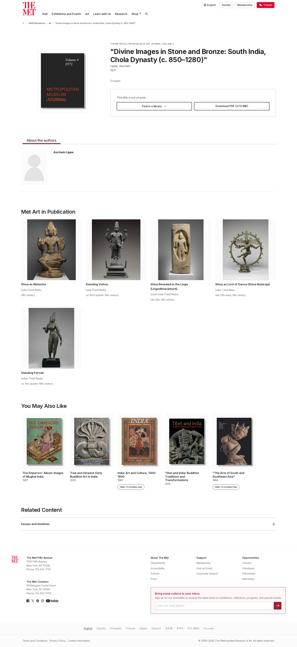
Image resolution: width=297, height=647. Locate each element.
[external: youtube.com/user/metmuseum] (52, 600)
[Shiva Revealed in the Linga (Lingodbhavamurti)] (180, 249)
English (88, 628)
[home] (24, 23)
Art (87, 14)
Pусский (208, 628)
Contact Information (79, 640)
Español (101, 628)
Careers (246, 562)
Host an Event (204, 568)
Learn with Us (102, 14)
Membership (244, 4)
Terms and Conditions (35, 640)
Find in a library (152, 106)
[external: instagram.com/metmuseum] (42, 600)
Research (121, 14)
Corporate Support (207, 573)
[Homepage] (29, 8)
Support (201, 557)
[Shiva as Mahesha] (51, 249)
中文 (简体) (194, 628)
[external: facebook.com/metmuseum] (28, 600)
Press (154, 578)
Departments (158, 562)
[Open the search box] (146, 13)
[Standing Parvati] (51, 338)
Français (130, 628)
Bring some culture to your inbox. (177, 593)
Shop (134, 14)
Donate (226, 4)
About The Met (160, 557)
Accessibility (158, 568)
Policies (155, 573)
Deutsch (156, 628)
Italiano (144, 628)
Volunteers (248, 568)
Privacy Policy (58, 640)
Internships (248, 578)
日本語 (169, 628)
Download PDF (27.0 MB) (232, 106)
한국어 (180, 628)
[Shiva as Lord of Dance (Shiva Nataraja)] (245, 249)
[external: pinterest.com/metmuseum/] (37, 600)
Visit (45, 14)
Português (116, 628)
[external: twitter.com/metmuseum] (32, 600)
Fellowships (248, 573)
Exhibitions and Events (66, 14)
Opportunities (250, 557)
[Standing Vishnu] (116, 249)
